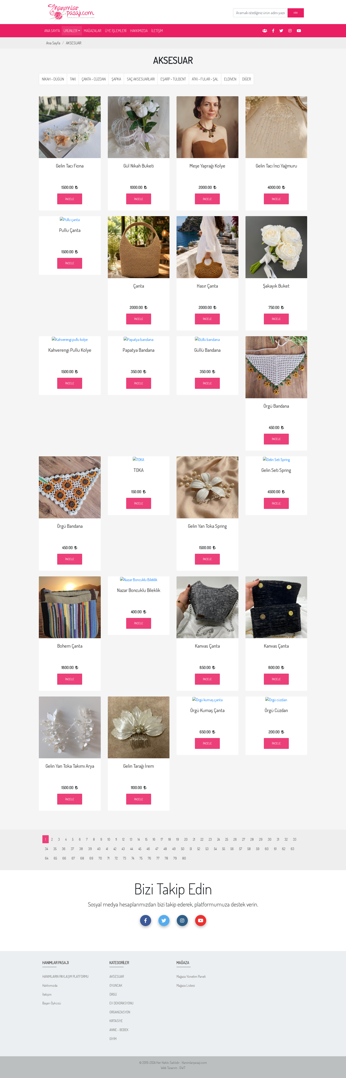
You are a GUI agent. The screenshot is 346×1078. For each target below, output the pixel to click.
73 (124, 858)
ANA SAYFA (53, 30)
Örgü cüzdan (276, 710)
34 (46, 849)
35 (54, 849)
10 (109, 839)
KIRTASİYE (116, 1021)
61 (275, 849)
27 (243, 839)
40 (99, 849)
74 (133, 858)
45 (139, 849)
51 (191, 849)
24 (218, 839)
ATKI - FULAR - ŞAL (205, 79)
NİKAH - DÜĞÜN (53, 79)
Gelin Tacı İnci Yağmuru (276, 166)
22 (202, 839)
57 (240, 849)
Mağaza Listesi (186, 985)
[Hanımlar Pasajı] (71, 11)
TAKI (73, 79)
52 (198, 849)
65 (55, 858)
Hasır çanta (207, 286)
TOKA (138, 470)
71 (108, 858)
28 (252, 839)
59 (257, 849)
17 (162, 839)
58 (249, 849)
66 (64, 858)
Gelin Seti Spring (276, 470)
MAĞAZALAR (92, 30)
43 (123, 849)
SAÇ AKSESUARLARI (141, 79)
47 (156, 849)
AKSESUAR (73, 43)
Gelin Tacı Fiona (70, 166)
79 (175, 858)
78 (166, 858)
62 (283, 849)
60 (267, 849)
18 (169, 839)
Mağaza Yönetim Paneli (191, 976)
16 (154, 839)
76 (149, 858)
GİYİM (113, 1038)
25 (226, 839)
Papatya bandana (138, 350)
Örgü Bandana (276, 406)
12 (123, 839)
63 (292, 849)
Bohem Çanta (69, 646)
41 (107, 849)
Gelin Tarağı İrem (138, 766)
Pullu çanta (69, 230)
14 (139, 839)
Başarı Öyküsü (51, 1003)
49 (174, 849)
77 (158, 858)
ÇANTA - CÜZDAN (94, 79)
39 (90, 849)
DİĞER (246, 79)
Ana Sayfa (53, 43)
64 (46, 858)
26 (235, 839)
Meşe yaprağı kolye (207, 166)
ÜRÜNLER (70, 30)
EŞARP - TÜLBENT (173, 79)
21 (194, 839)
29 (260, 839)
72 (116, 858)
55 (223, 849)
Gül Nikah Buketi (138, 166)
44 (131, 849)
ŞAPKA (116, 79)
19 (177, 839)
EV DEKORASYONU (121, 1003)
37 (72, 849)
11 (116, 839)
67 (73, 858)
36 (63, 849)
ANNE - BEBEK (118, 1030)
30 (269, 839)
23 (210, 839)
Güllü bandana (207, 350)
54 (215, 849)
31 (278, 839)
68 (82, 858)
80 (184, 858)
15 (146, 839)
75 (141, 858)
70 (100, 858)
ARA (296, 12)
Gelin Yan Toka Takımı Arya (69, 766)
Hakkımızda (49, 985)
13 (131, 839)
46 (148, 849)
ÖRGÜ (113, 994)
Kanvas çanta (207, 646)
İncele (69, 199)
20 (186, 839)
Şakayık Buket (276, 286)
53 (207, 849)
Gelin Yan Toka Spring (207, 526)
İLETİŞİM (157, 30)
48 (165, 849)
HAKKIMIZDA (139, 30)
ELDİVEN (230, 79)
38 (81, 849)
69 (91, 858)
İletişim (47, 994)
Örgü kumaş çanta (207, 710)
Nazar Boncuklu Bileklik (138, 590)
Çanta (138, 286)
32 (286, 839)
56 (232, 849)
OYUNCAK (115, 985)
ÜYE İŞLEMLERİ (115, 30)
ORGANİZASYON (119, 1012)
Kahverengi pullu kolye (69, 350)
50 (182, 849)
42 (114, 849)
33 (294, 839)
